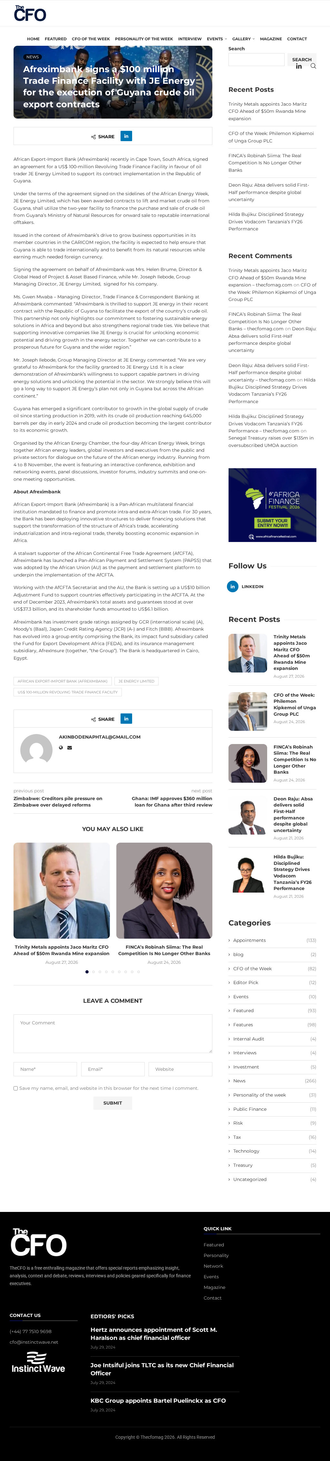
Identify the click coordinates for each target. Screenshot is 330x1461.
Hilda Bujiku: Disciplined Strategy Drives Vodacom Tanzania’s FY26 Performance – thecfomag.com (266, 423)
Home (33, 38)
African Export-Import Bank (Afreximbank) (63, 681)
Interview (190, 38)
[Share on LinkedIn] (126, 136)
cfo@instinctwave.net (34, 1342)
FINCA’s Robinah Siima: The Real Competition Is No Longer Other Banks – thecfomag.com (265, 321)
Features (274, 1025)
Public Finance (274, 1109)
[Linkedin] (299, 66)
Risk (274, 1123)
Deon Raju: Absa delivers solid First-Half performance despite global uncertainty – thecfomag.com (268, 373)
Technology (274, 1151)
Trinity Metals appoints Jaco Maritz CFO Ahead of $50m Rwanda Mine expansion (62, 950)
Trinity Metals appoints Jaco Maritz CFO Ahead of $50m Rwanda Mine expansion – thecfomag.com (267, 277)
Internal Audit (274, 1039)
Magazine (271, 38)
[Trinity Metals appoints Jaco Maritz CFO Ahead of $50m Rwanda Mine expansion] (62, 891)
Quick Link (217, 1229)
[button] (22, 907)
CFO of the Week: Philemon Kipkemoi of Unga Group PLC (272, 292)
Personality (216, 1255)
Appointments (274, 940)
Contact (297, 38)
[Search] (313, 66)
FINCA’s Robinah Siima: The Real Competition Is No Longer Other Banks (164, 950)
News (274, 1081)
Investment (274, 1067)
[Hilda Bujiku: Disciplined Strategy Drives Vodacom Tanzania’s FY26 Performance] (247, 873)
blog (274, 954)
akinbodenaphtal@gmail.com (100, 737)
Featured (56, 38)
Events (274, 997)
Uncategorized (274, 1179)
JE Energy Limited (136, 681)
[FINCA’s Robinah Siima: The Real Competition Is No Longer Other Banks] (164, 891)
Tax (274, 1137)
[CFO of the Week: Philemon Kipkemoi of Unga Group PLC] (247, 711)
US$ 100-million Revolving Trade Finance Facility (68, 692)
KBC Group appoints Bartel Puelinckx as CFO (158, 1400)
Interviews (274, 1053)
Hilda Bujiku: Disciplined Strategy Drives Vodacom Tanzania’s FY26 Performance (266, 221)
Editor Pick (274, 982)
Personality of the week (144, 38)
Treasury (274, 1165)
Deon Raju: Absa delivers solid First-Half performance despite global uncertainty (268, 192)
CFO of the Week (91, 38)
